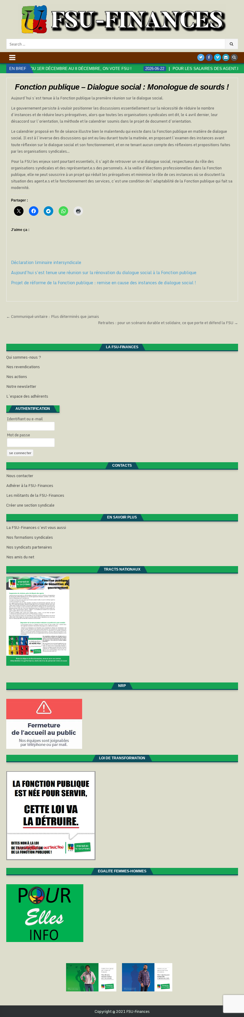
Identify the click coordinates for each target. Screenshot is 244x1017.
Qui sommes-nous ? (23, 357)
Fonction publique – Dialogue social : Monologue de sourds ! (122, 86)
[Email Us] (225, 57)
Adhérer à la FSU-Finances (29, 485)
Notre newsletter (21, 386)
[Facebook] (209, 57)
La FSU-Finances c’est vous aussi (36, 527)
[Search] (234, 57)
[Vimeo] (217, 57)
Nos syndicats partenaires (29, 547)
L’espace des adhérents (27, 396)
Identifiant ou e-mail (25, 418)
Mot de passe (18, 435)
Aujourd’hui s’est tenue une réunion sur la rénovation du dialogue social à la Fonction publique (103, 272)
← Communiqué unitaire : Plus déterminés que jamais (52, 316)
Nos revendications (23, 366)
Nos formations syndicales (29, 537)
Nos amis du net (20, 557)
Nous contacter (19, 475)
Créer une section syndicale (30, 505)
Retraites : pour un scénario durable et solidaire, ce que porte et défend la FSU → (168, 322)
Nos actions (16, 376)
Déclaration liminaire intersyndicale (46, 262)
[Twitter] (200, 57)
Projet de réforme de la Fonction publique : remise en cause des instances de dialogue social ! (103, 282)
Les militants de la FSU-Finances (35, 495)
